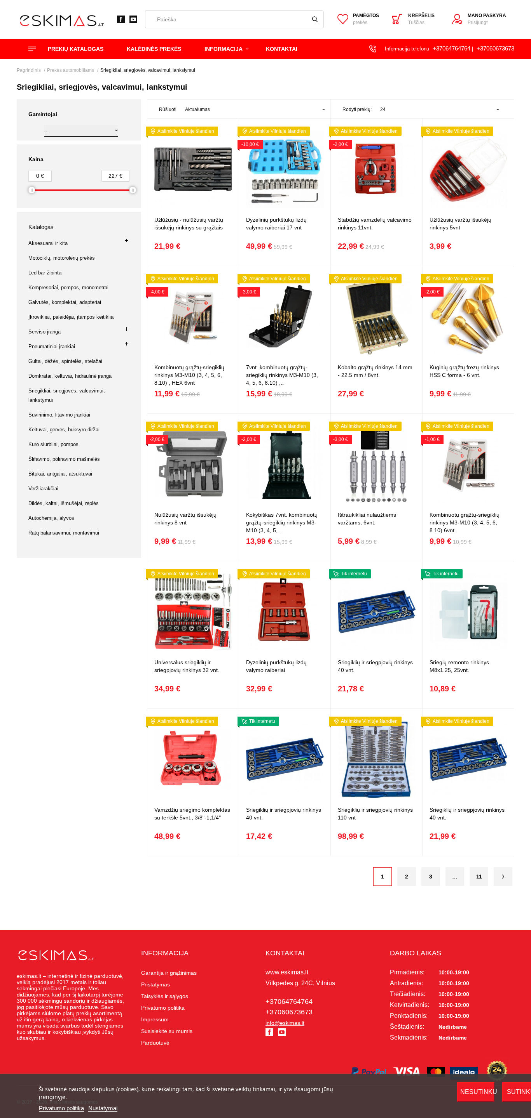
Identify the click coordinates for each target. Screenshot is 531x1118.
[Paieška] (315, 19)
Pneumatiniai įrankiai (51, 346)
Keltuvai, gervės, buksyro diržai (64, 429)
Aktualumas (197, 109)
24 (383, 109)
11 (479, 876)
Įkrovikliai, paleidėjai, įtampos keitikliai (71, 317)
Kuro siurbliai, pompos (53, 444)
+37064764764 (451, 48)
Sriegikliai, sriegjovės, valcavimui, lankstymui (66, 395)
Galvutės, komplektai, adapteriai (64, 302)
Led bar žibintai (45, 273)
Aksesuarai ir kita (48, 243)
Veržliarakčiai (43, 488)
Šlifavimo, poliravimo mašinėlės (64, 459)
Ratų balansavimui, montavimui (63, 533)
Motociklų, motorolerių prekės (61, 258)
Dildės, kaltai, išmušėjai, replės (63, 503)
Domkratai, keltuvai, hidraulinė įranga (70, 376)
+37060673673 (495, 48)
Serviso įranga (44, 332)
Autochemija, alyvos (51, 518)
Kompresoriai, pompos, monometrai (68, 287)
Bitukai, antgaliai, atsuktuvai (60, 474)
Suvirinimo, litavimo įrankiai (59, 415)
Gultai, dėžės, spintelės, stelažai (65, 361)
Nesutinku (477, 1091)
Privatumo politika (61, 1108)
